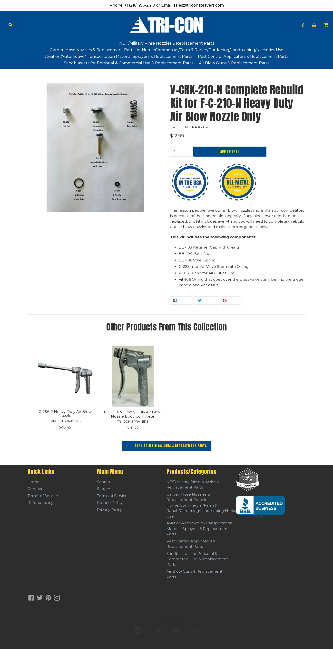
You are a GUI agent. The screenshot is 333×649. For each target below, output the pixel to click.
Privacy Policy (109, 509)
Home (33, 481)
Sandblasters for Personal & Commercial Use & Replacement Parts (128, 63)
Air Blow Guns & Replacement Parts (234, 63)
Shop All (104, 488)
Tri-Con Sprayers (170, 618)
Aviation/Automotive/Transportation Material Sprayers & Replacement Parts (118, 56)
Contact (35, 488)
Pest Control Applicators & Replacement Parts (243, 56)
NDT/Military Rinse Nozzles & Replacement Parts (166, 43)
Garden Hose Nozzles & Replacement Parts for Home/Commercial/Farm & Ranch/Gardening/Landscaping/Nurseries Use (166, 50)
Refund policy (40, 502)
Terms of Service (43, 495)
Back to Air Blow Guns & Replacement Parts (170, 446)
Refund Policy (110, 502)
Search (103, 481)
